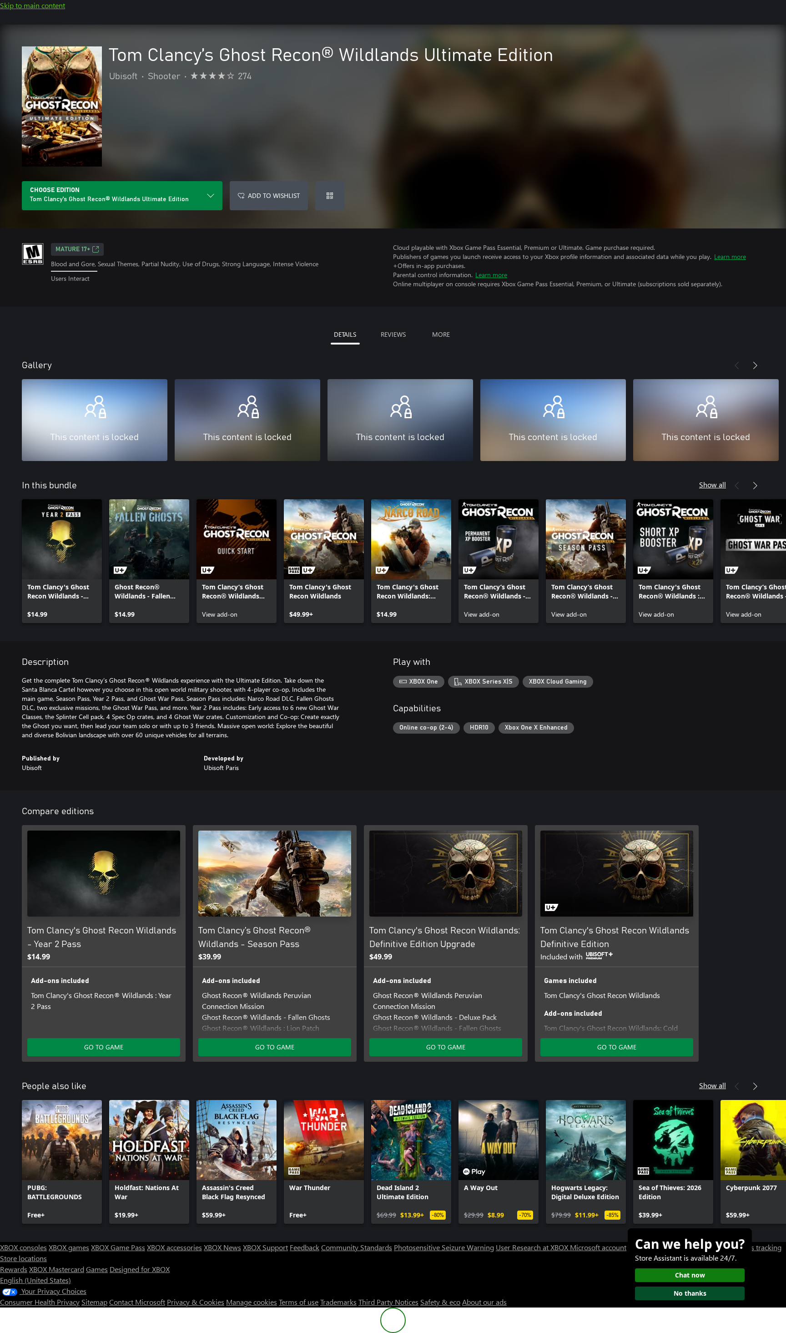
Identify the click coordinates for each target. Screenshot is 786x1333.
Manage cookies (251, 1302)
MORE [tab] (441, 334)
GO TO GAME (103, 1047)
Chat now (690, 1275)
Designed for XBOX (140, 1269)
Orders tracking (756, 1247)
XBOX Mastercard (56, 1269)
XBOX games (69, 1247)
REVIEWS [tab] (393, 334)
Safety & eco (440, 1302)
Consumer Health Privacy (40, 1302)
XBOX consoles (23, 1247)
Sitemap (94, 1302)
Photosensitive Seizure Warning (444, 1247)
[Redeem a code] (329, 195)
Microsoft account (598, 1247)
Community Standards (356, 1247)
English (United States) (35, 1280)
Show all (712, 484)
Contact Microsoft (137, 1302)
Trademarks (338, 1302)
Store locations (23, 1258)
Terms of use (298, 1302)
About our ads (484, 1302)
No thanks (690, 1293)
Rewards (13, 1269)
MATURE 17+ (72, 249)
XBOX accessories (174, 1247)
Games (97, 1269)
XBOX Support (265, 1247)
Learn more (730, 256)
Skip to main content (32, 5)
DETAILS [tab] (345, 334)
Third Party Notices (388, 1302)
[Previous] (737, 365)
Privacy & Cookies (195, 1302)
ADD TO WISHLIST (274, 195)
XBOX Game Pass (118, 1247)
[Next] (755, 365)
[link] (62, 561)
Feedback (304, 1247)
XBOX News (222, 1247)
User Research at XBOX (533, 1247)
